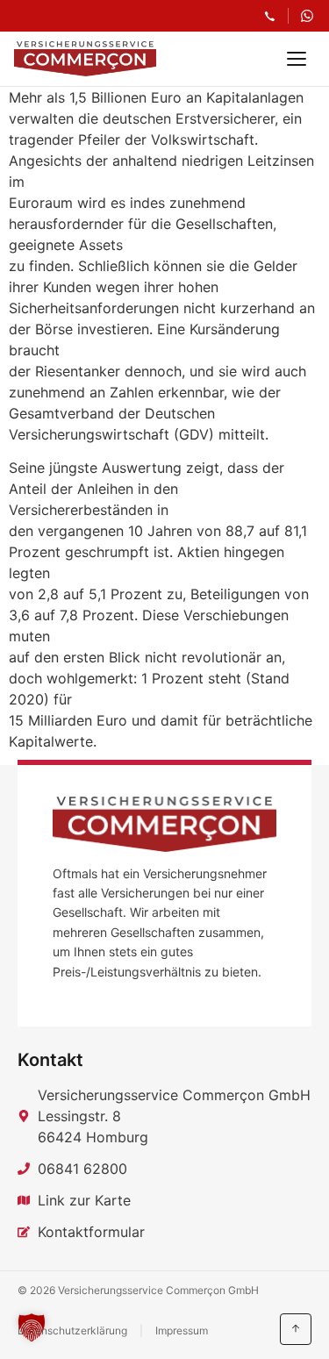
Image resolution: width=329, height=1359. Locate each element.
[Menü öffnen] (296, 58)
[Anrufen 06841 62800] (270, 16)
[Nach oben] (295, 1329)
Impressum (181, 1330)
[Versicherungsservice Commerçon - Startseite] (85, 58)
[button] (31, 1327)
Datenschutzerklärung (72, 1330)
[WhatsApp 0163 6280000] (307, 15)
